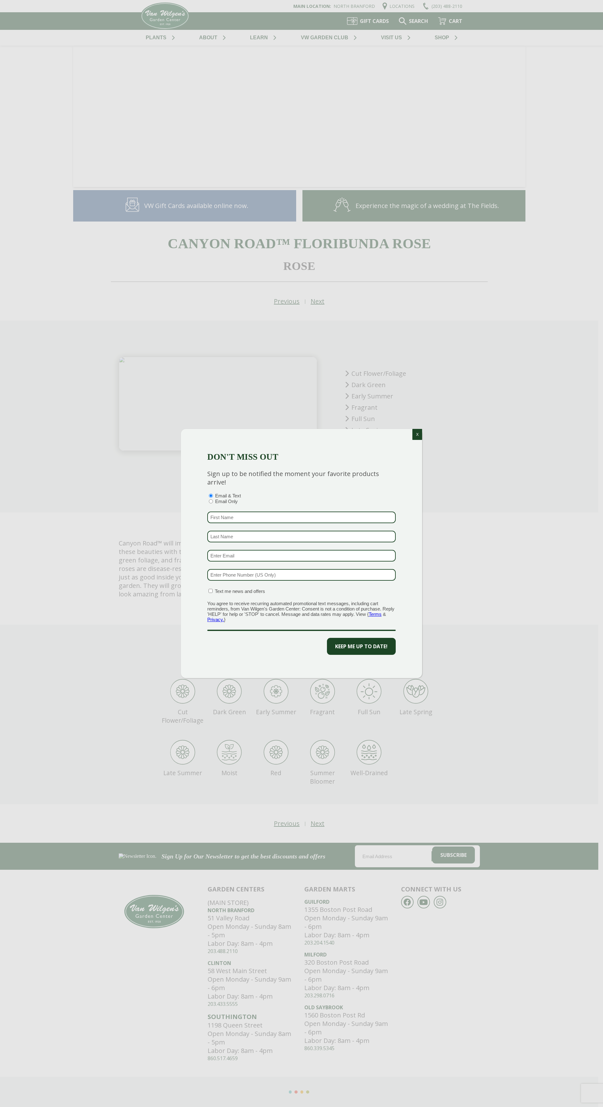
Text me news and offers (240, 591)
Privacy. (215, 619)
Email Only (226, 501)
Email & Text (228, 495)
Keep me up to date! (361, 646)
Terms (375, 614)
